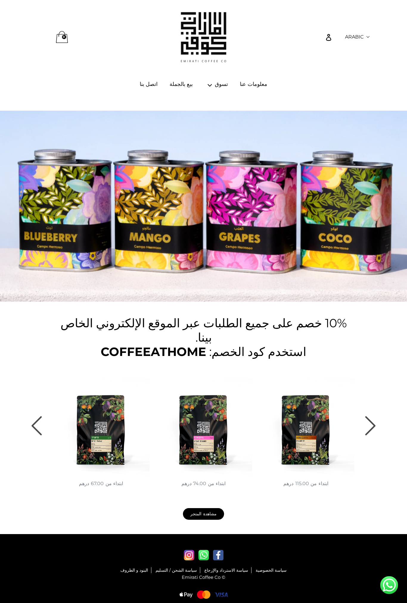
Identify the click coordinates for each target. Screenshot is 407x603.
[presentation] (36, 425)
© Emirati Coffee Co (203, 577)
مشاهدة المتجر (203, 513)
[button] (389, 586)
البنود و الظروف (134, 570)
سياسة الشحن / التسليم (176, 570)
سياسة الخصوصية (271, 570)
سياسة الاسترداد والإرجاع (226, 570)
